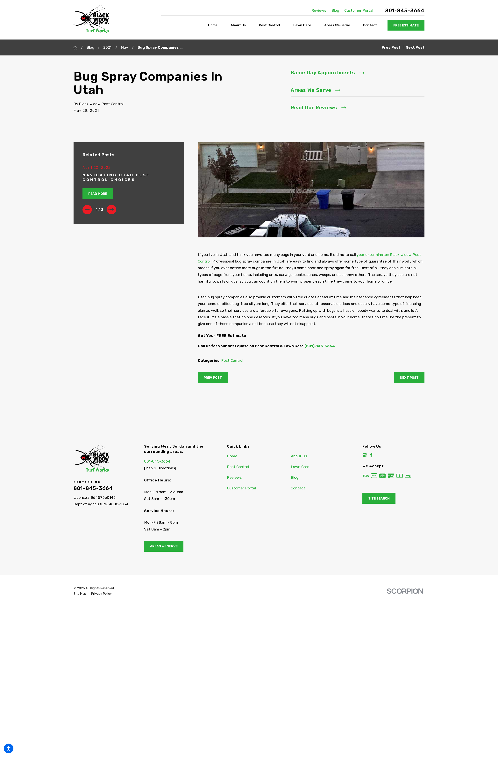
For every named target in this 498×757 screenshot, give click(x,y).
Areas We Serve (164, 546)
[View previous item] (87, 209)
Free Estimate (406, 25)
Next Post (409, 377)
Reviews (318, 10)
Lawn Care (300, 467)
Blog (335, 10)
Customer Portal (358, 10)
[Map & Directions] (160, 468)
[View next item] (111, 209)
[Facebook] (371, 455)
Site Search (379, 498)
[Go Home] (77, 47)
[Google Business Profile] (364, 455)
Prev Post (213, 377)
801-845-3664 (405, 10)
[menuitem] (214, 25)
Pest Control (232, 360)
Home (232, 456)
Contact (298, 488)
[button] (8, 748)
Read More (97, 194)
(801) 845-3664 (319, 346)
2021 (107, 47)
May (124, 47)
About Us (299, 456)
